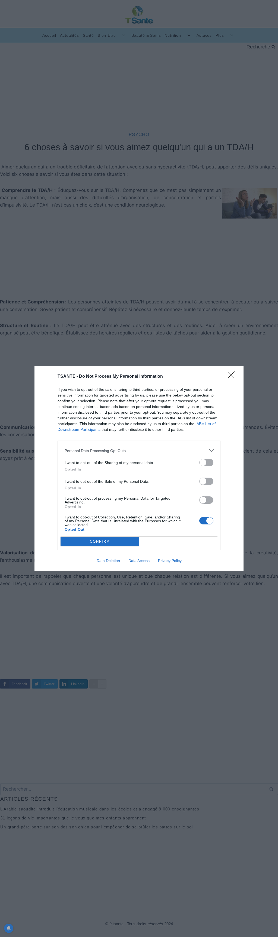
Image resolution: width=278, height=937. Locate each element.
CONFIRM (100, 541)
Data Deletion (108, 560)
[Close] (233, 376)
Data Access (139, 560)
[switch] (206, 462)
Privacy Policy (170, 560)
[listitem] (139, 450)
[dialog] (139, 468)
